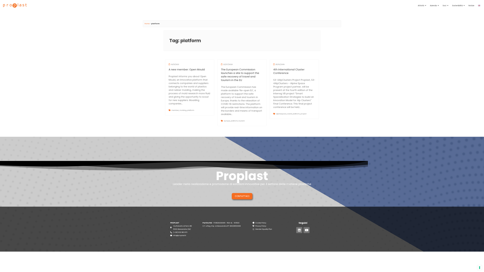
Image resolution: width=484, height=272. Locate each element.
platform (190, 110)
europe (227, 121)
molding (183, 110)
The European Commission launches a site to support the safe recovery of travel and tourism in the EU (240, 75)
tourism (242, 121)
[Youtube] (307, 230)
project (303, 114)
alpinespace (281, 114)
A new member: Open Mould (187, 69)
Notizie (471, 5)
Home (147, 23)
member (175, 110)
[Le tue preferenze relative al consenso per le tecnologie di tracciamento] (479, 267)
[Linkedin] (299, 230)
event (289, 114)
